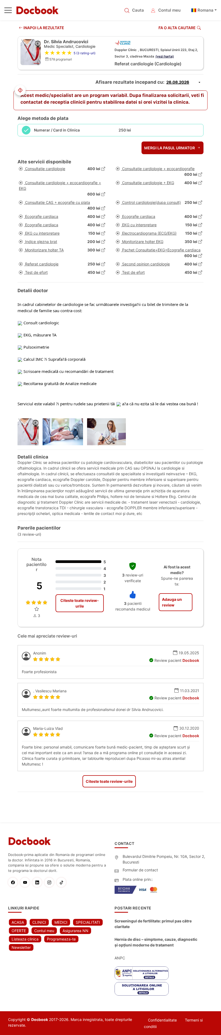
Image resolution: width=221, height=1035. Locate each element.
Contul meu (169, 10)
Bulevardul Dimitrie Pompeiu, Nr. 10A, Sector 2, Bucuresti (164, 859)
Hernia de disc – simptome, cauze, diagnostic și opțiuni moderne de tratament (156, 942)
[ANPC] (142, 973)
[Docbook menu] (8, 11)
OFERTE (19, 930)
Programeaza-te (61, 939)
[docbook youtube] (26, 882)
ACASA (18, 922)
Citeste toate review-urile (79, 603)
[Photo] (30, 431)
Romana (205, 10)
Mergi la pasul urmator (170, 148)
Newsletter (21, 947)
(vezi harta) (165, 56)
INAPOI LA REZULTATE (43, 27)
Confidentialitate (162, 1020)
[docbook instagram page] (50, 882)
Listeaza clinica (25, 939)
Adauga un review (172, 602)
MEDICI (60, 922)
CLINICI (39, 922)
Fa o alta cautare (177, 27)
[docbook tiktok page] (63, 882)
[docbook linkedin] (38, 882)
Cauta (138, 10)
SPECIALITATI (88, 922)
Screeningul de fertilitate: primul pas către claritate (153, 924)
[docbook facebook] (14, 882)
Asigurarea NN (75, 930)
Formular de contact (140, 870)
